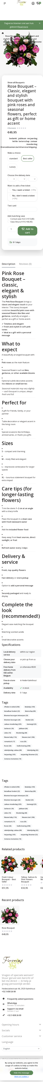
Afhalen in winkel (12, 707)
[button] (5, 3)
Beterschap (30, 711)
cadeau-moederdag (13, 724)
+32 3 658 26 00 (9, 991)
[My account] (33, 3)
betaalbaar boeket (12, 711)
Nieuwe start (28, 737)
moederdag (32, 144)
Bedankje (30, 707)
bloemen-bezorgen (12, 720)
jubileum (22, 138)
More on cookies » (21, 1076)
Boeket (30, 720)
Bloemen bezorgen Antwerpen (16, 715)
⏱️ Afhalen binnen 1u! (5, 13)
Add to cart (29, 230)
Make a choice (14, 153)
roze (23, 741)
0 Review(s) (12, 128)
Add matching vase (16, 216)
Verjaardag (10, 754)
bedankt (13, 138)
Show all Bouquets (16, 82)
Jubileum (23, 728)
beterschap (24, 141)
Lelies (7, 733)
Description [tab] (8, 264)
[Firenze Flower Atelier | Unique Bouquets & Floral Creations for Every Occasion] (21, 3)
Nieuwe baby (10, 737)
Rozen (7, 746)
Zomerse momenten (12, 759)
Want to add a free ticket (19, 185)
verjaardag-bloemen (29, 754)
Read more (23, 27)
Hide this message (21, 1073)
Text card (12, 205)
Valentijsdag (32, 750)
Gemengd (31, 724)
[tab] (25, 264)
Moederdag (21, 733)
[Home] (3, 33)
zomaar (33, 141)
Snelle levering (23, 746)
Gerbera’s (9, 728)
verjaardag (32, 138)
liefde (15, 141)
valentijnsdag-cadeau (13, 750)
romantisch (9, 741)
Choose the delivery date (19, 175)
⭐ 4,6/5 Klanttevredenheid (16, 11)
